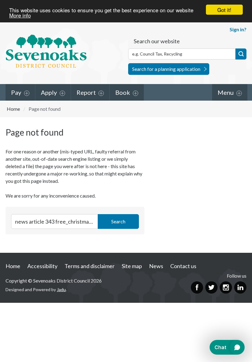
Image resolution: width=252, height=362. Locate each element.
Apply (49, 92)
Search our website (157, 41)
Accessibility (42, 266)
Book (122, 92)
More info (20, 15)
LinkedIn (240, 287)
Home (13, 109)
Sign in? (238, 29)
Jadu (61, 289)
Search (240, 54)
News (156, 266)
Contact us (183, 266)
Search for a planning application (166, 69)
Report (86, 92)
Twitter (211, 287)
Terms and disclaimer (90, 266)
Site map (132, 266)
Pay (16, 92)
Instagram (226, 287)
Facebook (197, 287)
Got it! (224, 9)
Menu (226, 92)
